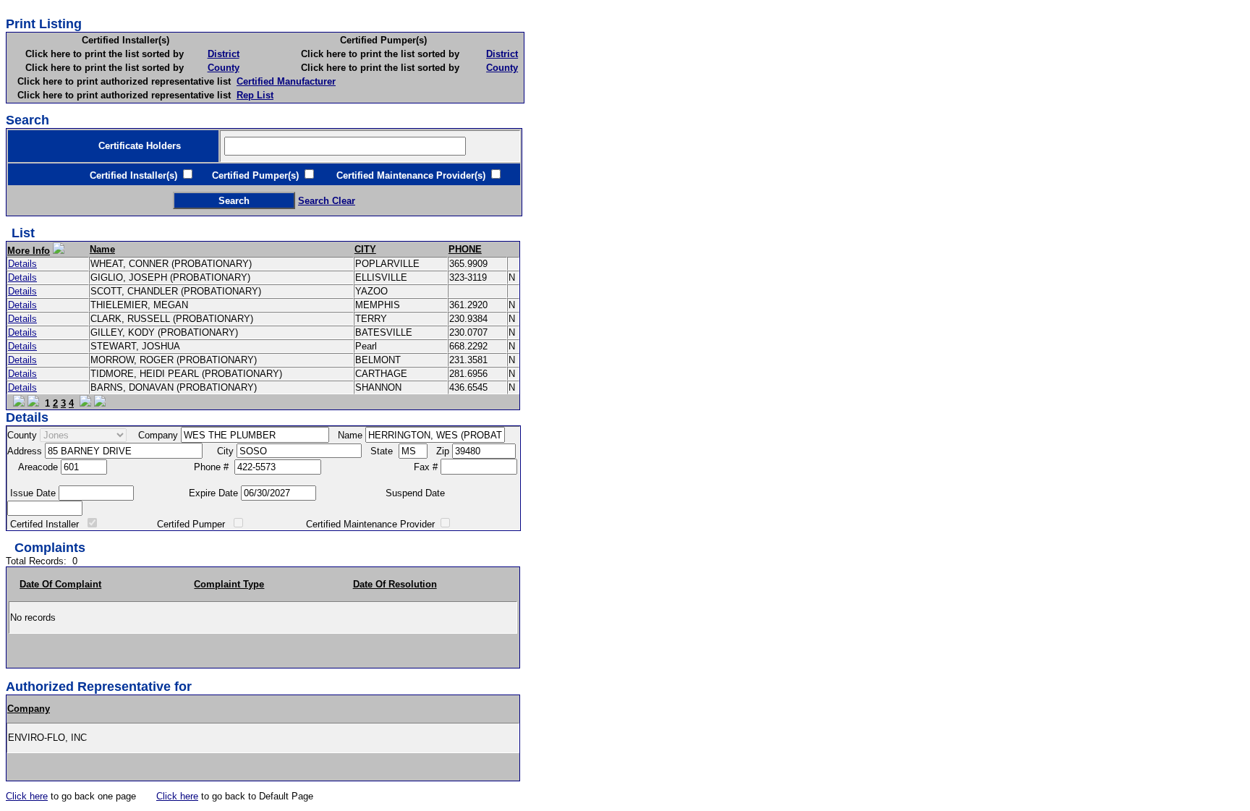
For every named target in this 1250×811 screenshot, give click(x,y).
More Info (28, 250)
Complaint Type (229, 584)
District (223, 53)
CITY (365, 249)
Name (102, 249)
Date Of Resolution (395, 584)
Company (28, 708)
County (223, 67)
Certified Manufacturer (286, 81)
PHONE (465, 249)
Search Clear (326, 200)
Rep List (255, 95)
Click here (27, 796)
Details (22, 263)
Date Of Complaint (60, 584)
